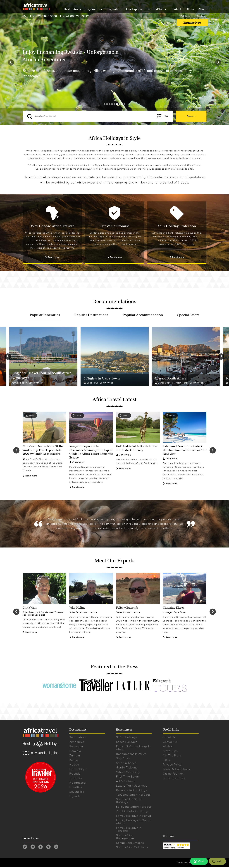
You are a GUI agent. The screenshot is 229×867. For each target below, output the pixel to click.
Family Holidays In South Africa (133, 822)
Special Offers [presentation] (188, 315)
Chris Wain (78, 462)
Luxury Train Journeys (131, 785)
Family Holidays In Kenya (133, 815)
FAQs (166, 760)
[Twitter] (25, 847)
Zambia (74, 755)
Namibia (75, 751)
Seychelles (101, 165)
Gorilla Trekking (127, 767)
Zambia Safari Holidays (132, 811)
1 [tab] (104, 104)
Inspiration (113, 9)
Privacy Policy (172, 764)
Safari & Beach (126, 763)
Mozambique (78, 769)
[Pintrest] (48, 847)
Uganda (75, 796)
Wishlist (168, 746)
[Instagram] (56, 847)
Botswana (143, 165)
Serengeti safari (60, 165)
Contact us (170, 741)
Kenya (73, 760)
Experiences (94, 9)
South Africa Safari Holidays (129, 801)
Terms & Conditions (176, 769)
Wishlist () (185, 16)
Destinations (72, 9)
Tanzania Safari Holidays (133, 794)
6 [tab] (117, 104)
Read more (53, 257)
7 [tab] (119, 104)
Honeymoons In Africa (131, 754)
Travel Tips (170, 751)
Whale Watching (127, 772)
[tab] (45, 314)
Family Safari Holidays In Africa (133, 748)
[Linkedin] (33, 847)
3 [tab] (109, 104)
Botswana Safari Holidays (134, 806)
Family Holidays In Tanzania (128, 829)
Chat (201, 861)
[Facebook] (40, 847)
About (202, 9)
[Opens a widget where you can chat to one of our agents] (217, 861)
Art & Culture (125, 781)
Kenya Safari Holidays (131, 790)
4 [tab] (112, 104)
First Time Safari (127, 776)
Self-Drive (123, 758)
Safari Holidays (126, 737)
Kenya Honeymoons (130, 842)
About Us (169, 737)
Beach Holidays (126, 741)
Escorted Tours (156, 9)
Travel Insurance (174, 778)
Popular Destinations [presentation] (91, 315)
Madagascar (78, 782)
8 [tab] (122, 104)
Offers (190, 9)
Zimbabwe (76, 741)
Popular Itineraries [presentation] (45, 315)
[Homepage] (36, 7)
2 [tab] (107, 104)
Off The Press (172, 755)
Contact (175, 9)
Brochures (201, 16)
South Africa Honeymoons (125, 837)
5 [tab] (114, 104)
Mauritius (75, 787)
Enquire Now (192, 22)
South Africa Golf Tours (132, 847)
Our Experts (134, 9)
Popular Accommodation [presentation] (143, 315)
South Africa (77, 737)
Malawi (74, 764)
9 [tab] (124, 104)
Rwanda (75, 773)
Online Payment (174, 773)
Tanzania (75, 778)
